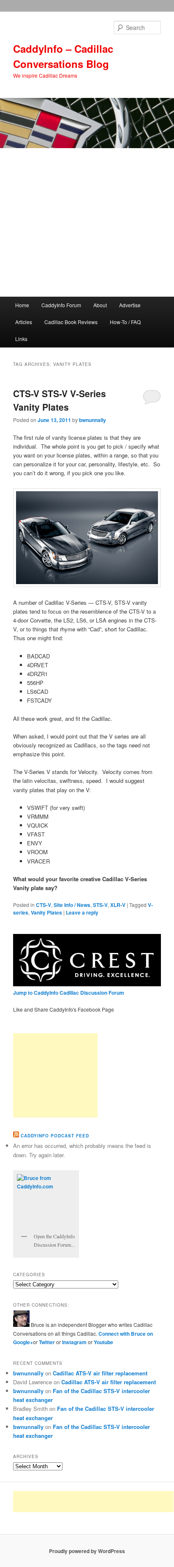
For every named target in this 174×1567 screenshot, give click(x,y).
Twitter (47, 1342)
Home (22, 305)
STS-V (100, 905)
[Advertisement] (87, 222)
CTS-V (43, 905)
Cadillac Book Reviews (71, 321)
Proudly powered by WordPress (87, 1551)
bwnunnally (92, 420)
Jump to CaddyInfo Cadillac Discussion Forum (68, 992)
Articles (23, 321)
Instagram (75, 1342)
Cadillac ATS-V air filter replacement (100, 1373)
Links (21, 338)
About (100, 305)
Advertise (130, 305)
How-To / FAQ (125, 321)
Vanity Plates (46, 912)
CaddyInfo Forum (61, 305)
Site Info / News (72, 905)
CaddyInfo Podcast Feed (55, 1136)
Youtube (103, 1342)
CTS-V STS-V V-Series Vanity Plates (59, 400)
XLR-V (117, 905)
